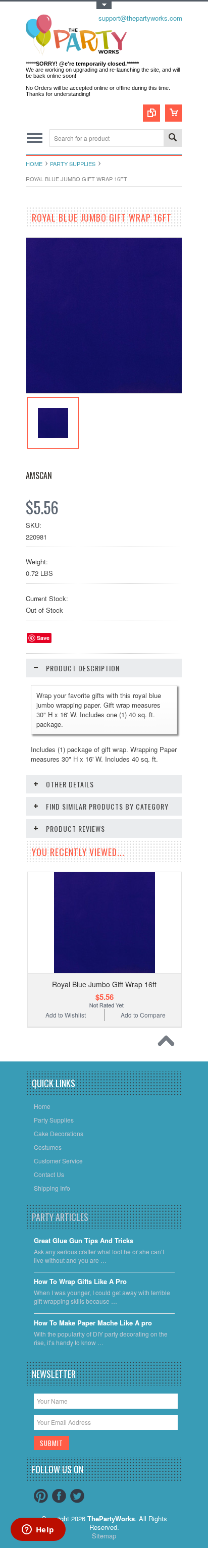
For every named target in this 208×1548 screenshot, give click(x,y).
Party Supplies (72, 163)
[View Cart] (173, 113)
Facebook (59, 1496)
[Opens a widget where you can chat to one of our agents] (38, 1530)
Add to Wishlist (65, 1014)
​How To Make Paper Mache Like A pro (93, 1323)
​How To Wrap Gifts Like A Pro (80, 1281)
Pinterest (41, 1496)
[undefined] (104, 390)
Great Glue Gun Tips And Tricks (83, 1241)
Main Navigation (34, 138)
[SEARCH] (173, 138)
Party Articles (60, 1216)
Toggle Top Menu (104, 5)
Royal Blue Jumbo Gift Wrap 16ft (104, 984)
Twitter (77, 1496)
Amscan (39, 475)
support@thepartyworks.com (140, 18)
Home (34, 163)
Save (43, 638)
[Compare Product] (151, 113)
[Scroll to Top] (169, 1043)
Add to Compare (143, 1014)
